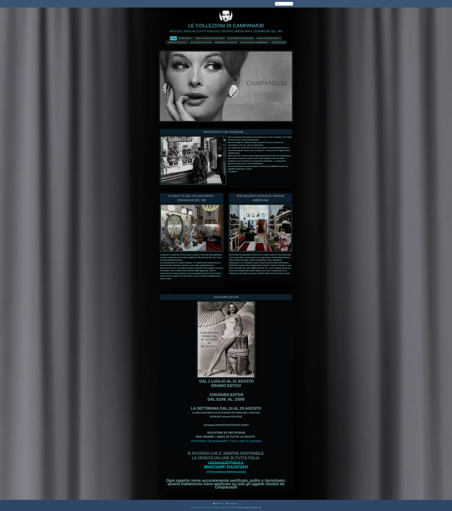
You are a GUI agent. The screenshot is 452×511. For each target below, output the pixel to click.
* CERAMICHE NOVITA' (176, 42)
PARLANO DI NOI (279, 42)
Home (173, 38)
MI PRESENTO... (185, 38)
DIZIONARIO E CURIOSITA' (226, 42)
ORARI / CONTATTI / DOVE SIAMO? (210, 38)
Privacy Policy (253, 507)
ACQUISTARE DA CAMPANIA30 (240, 38)
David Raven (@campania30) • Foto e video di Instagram (226, 441)
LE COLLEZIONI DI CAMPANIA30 (226, 25)
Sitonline (240, 507)
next (285, 86)
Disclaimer (246, 507)
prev (166, 86)
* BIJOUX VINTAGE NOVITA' (267, 38)
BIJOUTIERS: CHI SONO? (201, 42)
